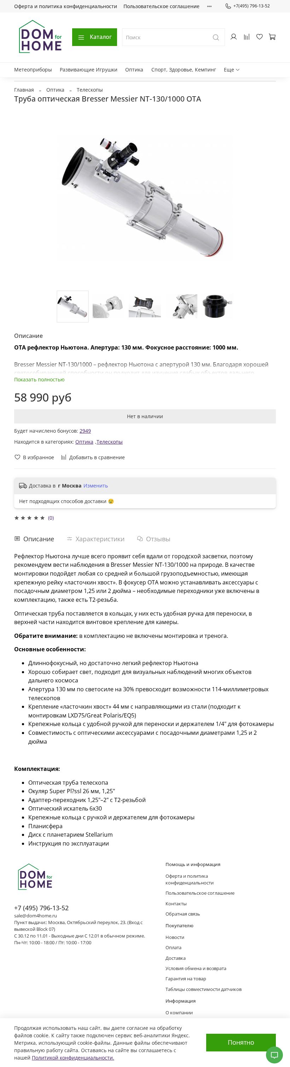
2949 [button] (85, 430)
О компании (179, 1013)
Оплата (173, 948)
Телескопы (90, 89)
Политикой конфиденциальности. (73, 1057)
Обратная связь (183, 914)
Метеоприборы (33, 69)
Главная (24, 89)
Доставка (176, 958)
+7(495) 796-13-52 (251, 6)
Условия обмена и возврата (196, 968)
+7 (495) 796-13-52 (41, 908)
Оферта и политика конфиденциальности (65, 6)
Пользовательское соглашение (161, 6)
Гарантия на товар (186, 979)
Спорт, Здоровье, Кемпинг (183, 69)
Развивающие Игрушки (88, 69)
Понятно (241, 1042)
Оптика (134, 69)
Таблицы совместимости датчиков (204, 989)
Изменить (95, 486)
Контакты (176, 904)
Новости (175, 937)
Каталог (101, 37)
